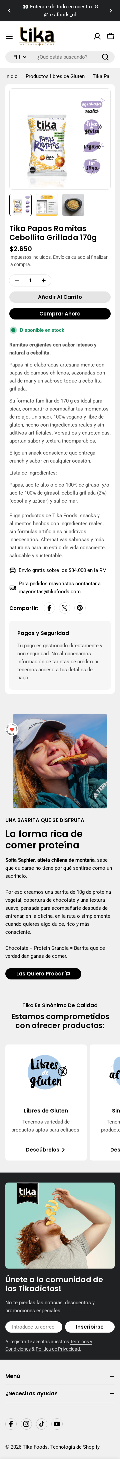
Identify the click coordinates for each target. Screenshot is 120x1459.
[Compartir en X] (64, 608)
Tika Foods (35, 1447)
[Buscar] (105, 57)
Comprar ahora (60, 313)
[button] (9, 11)
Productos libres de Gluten (55, 76)
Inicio (11, 76)
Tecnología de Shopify (75, 1447)
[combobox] (60, 57)
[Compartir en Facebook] (49, 608)
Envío (58, 257)
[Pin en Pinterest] (80, 608)
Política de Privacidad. (58, 1349)
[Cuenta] (97, 36)
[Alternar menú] (9, 36)
